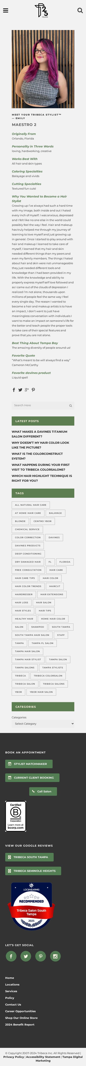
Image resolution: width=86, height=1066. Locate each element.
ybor (18, 692)
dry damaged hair (28, 562)
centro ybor (43, 521)
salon (19, 627)
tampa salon (58, 659)
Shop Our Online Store (21, 1017)
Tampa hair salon (27, 651)
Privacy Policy (13, 1056)
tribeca (20, 675)
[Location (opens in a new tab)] (31, 890)
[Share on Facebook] (14, 389)
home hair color (53, 618)
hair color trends (28, 586)
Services (11, 991)
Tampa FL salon (42, 643)
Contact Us (13, 1004)
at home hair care (28, 513)
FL (50, 562)
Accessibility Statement (43, 1056)
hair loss (21, 602)
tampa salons (24, 667)
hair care (56, 570)
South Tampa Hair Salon (32, 635)
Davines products (27, 545)
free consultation (28, 570)
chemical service (27, 529)
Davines (54, 537)
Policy (9, 997)
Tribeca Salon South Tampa (31, 912)
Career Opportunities (20, 1011)
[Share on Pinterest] (33, 389)
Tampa (19, 643)
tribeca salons (53, 684)
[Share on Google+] (27, 389)
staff (61, 635)
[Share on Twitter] (20, 389)
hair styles (23, 610)
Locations (12, 984)
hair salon (43, 602)
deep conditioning (28, 553)
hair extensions (51, 594)
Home (9, 977)
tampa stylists (52, 667)
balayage (55, 513)
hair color (50, 578)
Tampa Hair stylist (28, 659)
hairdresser (24, 594)
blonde (20, 521)
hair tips (45, 610)
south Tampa (61, 627)
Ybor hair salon (41, 692)
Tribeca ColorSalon (48, 675)
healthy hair (24, 618)
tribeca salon (25, 684)
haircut (54, 586)
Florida (64, 562)
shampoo (37, 627)
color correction (28, 537)
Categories (19, 717)
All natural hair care (31, 505)
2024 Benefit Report (19, 1024)
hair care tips (25, 578)
